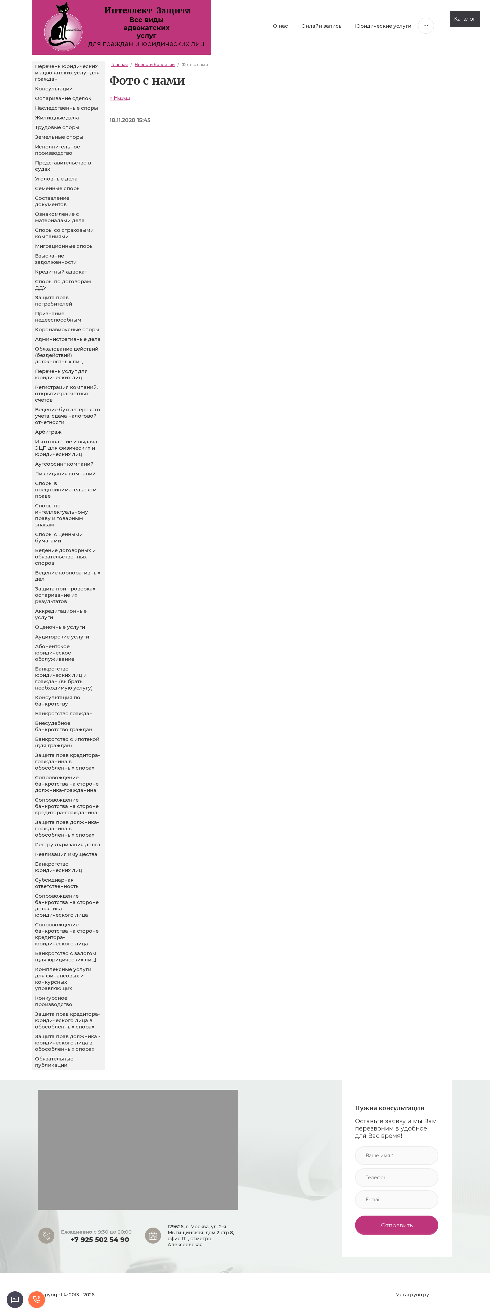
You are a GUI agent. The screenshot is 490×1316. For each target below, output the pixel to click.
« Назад (120, 98)
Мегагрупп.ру (412, 1295)
